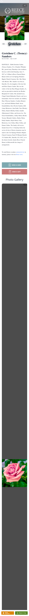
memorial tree (20, 152)
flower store (19, 154)
